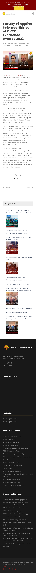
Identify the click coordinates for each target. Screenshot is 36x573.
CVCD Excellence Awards (19, 45)
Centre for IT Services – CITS (12, 436)
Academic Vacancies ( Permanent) (16, 312)
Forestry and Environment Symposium (15, 500)
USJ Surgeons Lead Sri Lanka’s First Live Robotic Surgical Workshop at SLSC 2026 (18, 212)
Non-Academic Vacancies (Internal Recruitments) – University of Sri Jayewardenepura (16, 232)
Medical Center (15, 6)
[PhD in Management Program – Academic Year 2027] (12, 268)
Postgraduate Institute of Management (15, 448)
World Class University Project (12, 465)
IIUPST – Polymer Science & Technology (15, 514)
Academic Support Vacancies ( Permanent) (19, 308)
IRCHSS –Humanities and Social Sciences (15, 508)
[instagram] (15, 569)
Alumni (12, 2)
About (7, 2)
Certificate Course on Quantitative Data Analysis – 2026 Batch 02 (18, 238)
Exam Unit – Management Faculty (13, 454)
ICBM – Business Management (12, 511)
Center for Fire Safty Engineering (13, 485)
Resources (25, 4)
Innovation (9, 4)
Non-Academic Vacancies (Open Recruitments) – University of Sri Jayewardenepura (16, 279)
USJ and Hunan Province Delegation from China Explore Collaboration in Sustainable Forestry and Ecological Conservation (19, 318)
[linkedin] (6, 569)
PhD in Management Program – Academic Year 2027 (19, 259)
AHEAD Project (7, 468)
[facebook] (3, 569)
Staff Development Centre (11, 462)
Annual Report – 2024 (9, 422)
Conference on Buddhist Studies (13, 517)
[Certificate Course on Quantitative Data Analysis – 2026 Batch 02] (12, 247)
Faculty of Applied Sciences (14, 75)
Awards (22, 43)
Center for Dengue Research (12, 442)
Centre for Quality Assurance (12, 471)
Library (22, 6)
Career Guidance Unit (9, 439)
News (27, 43)
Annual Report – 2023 (9, 419)
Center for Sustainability (10, 445)
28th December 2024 (10, 43)
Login (27, 2)
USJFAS (5, 47)
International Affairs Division (12, 479)
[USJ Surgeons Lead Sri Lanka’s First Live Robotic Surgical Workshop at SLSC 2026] (12, 221)
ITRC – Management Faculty (12, 451)
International (17, 4)
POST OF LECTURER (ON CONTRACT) (17, 284)
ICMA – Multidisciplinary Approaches (14, 520)
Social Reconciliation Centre (11, 482)
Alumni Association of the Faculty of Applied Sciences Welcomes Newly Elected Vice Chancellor (19, 289)
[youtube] (12, 569)
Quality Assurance (20, 2)
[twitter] (9, 569)
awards (7, 45)
